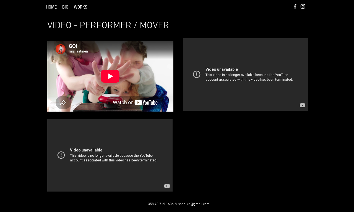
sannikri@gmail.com (194, 204)
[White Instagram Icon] (303, 6)
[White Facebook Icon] (295, 6)
